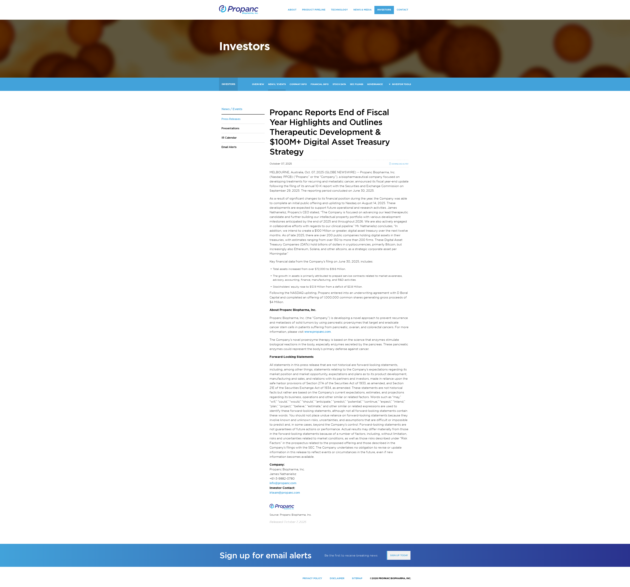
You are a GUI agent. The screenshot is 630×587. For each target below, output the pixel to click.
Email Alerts (229, 147)
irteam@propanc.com (285, 492)
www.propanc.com (317, 331)
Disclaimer (337, 578)
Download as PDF (400, 164)
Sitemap (357, 578)
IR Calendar (229, 137)
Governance (375, 84)
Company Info (298, 84)
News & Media (362, 9)
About (292, 9)
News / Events (277, 84)
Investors (384, 9)
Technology (339, 9)
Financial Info (319, 84)
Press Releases (231, 119)
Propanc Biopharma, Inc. (394, 578)
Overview (258, 84)
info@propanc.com (283, 483)
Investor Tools (401, 84)
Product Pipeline (313, 9)
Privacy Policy (312, 578)
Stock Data (339, 84)
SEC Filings (356, 84)
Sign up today (399, 555)
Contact (402, 9)
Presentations (230, 128)
